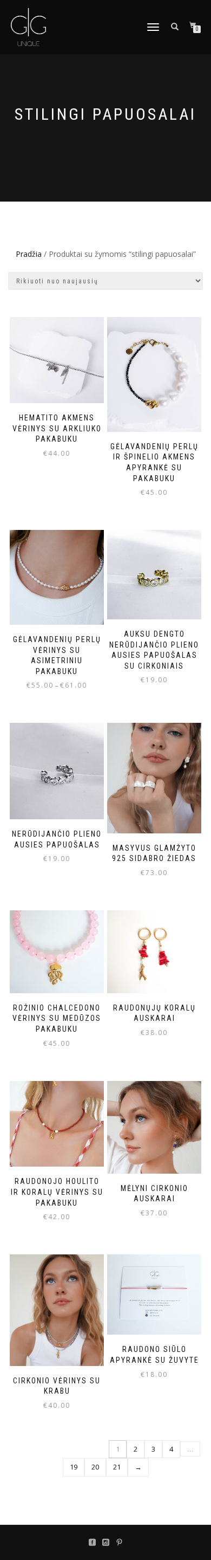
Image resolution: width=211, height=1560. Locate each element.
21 (117, 1467)
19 (73, 1467)
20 (95, 1467)
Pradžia (29, 254)
